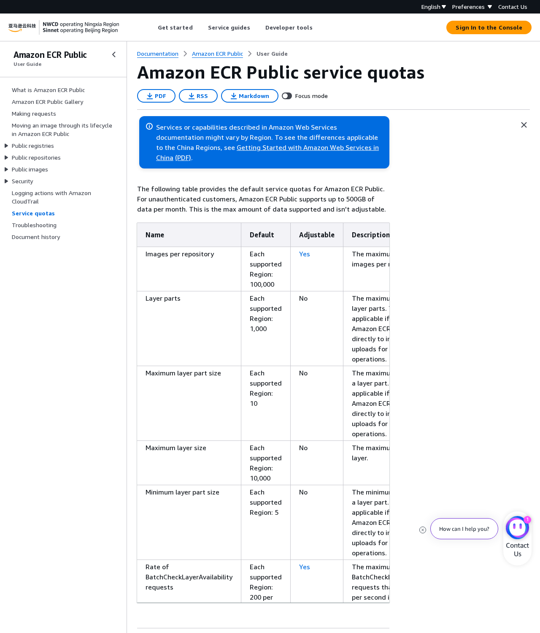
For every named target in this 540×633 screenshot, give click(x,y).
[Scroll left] (151, 27)
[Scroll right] (318, 27)
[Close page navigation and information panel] (524, 125)
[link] (272, 53)
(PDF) (183, 157)
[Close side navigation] (114, 54)
